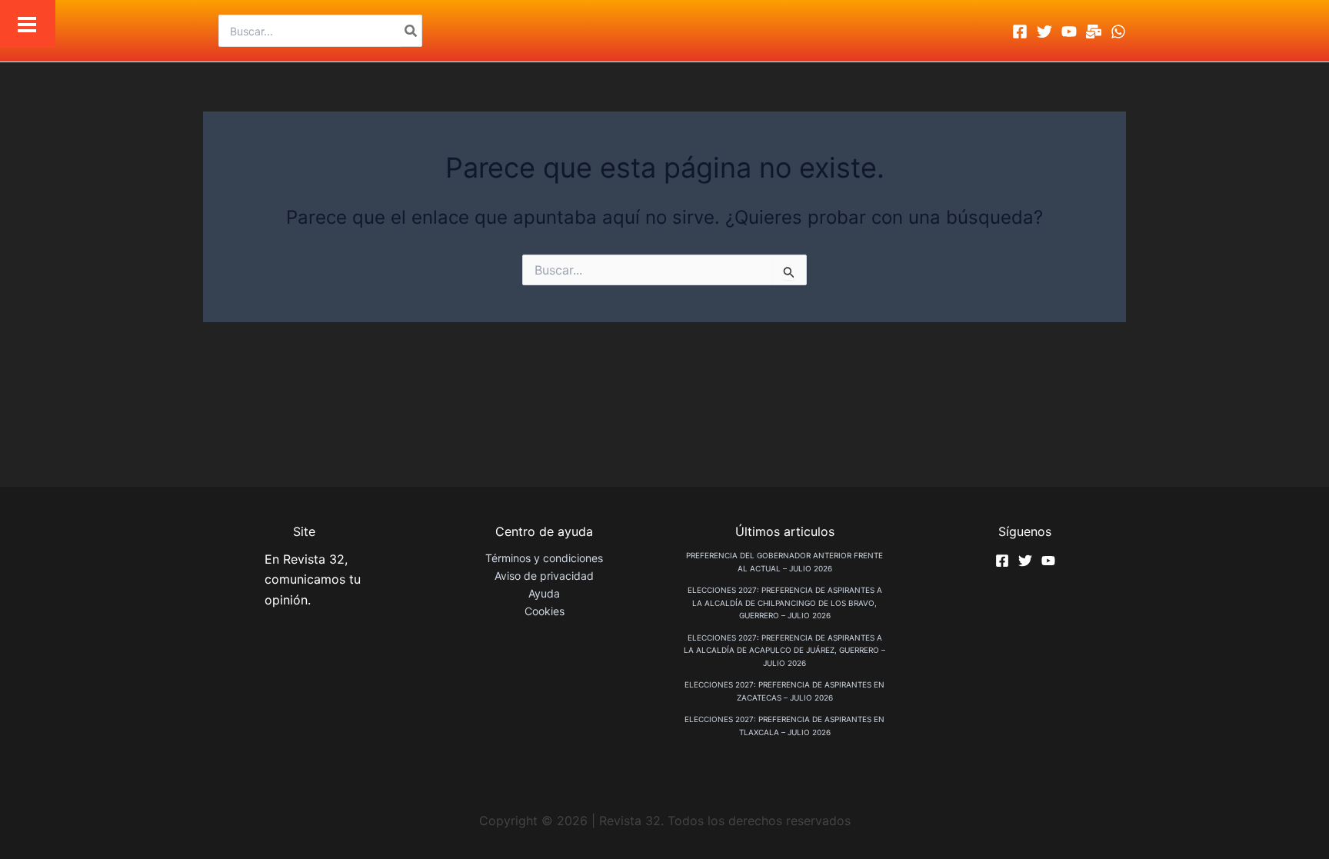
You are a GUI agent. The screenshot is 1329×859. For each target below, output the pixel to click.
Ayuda (544, 593)
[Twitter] (1044, 31)
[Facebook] (1020, 31)
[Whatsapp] (1118, 31)
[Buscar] (411, 30)
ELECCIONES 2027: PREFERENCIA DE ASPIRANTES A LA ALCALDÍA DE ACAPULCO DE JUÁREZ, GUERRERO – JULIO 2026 (784, 650)
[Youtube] (1069, 31)
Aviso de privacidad (544, 575)
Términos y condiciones (544, 557)
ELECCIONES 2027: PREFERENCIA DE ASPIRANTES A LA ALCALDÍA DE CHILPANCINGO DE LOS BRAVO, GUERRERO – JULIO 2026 (785, 602)
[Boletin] (1093, 31)
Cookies (545, 611)
